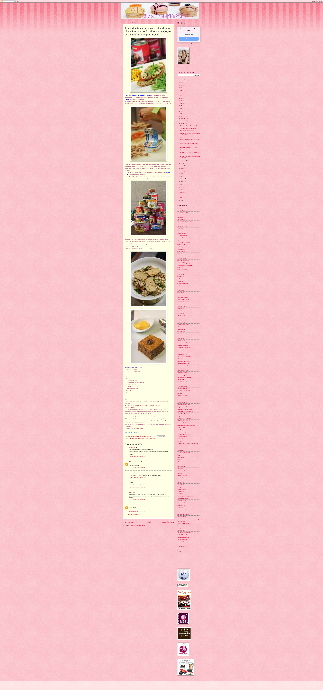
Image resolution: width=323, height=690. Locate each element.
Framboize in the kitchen (183, 324)
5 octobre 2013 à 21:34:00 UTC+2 (137, 487)
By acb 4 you (180, 240)
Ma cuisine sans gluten (182, 432)
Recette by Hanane (181, 500)
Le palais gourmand (182, 388)
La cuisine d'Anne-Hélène (183, 363)
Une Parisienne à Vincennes (183, 544)
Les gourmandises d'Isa (182, 407)
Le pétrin (179, 393)
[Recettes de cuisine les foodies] (184, 609)
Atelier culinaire (133, 438)
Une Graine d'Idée (181, 542)
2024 (180, 88)
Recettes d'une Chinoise (182, 503)
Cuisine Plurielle (181, 292)
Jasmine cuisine (181, 350)
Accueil (148, 522)
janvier (182, 181)
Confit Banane (180, 274)
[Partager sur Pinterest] (164, 436)
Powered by (184, 44)
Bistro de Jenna (181, 231)
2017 (180, 106)
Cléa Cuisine (180, 267)
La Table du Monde (181, 384)
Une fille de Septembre (182, 539)
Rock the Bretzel (181, 505)
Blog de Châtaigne (181, 233)
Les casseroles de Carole (183, 397)
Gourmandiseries (181, 333)
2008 (180, 195)
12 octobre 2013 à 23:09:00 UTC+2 (137, 511)
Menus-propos (180, 450)
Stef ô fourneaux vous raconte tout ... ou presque (188, 519)
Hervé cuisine (180, 338)
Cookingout (180, 281)
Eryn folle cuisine (181, 311)
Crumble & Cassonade (182, 288)
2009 (180, 192)
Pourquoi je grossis (181, 489)
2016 (180, 108)
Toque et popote (181, 525)
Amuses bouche (181, 219)
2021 (180, 95)
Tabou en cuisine (181, 521)
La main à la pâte (181, 379)
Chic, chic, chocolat (182, 258)
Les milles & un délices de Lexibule (185, 409)
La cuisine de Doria (181, 368)
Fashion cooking (181, 317)
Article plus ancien (168, 522)
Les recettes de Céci (182, 423)
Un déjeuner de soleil (182, 530)
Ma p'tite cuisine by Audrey (183, 434)
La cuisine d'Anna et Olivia (183, 361)
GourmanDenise (181, 331)
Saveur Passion (181, 512)
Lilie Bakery (180, 430)
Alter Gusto (180, 217)
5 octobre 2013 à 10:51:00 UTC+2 (137, 477)
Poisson (147, 438)
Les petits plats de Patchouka (184, 418)
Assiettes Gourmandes (182, 224)
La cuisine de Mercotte (182, 372)
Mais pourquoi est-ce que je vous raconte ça (187, 443)
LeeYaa (130, 473)
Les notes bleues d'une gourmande (185, 411)
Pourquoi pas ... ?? (181, 491)
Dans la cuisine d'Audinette (183, 299)
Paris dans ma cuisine (182, 475)
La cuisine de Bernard (182, 365)
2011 (180, 187)
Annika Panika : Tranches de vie (184, 221)
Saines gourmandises (182, 510)
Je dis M (179, 352)
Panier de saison (181, 466)
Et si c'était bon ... (181, 313)
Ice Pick (182, 137)
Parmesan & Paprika (182, 477)
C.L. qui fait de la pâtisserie (183, 242)
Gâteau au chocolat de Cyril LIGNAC (189, 147)
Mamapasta (180, 445)
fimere (130, 505)
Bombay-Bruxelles (181, 237)
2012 (180, 184)
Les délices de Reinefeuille (183, 404)
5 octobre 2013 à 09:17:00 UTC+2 (137, 456)
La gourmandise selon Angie (184, 377)
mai (182, 171)
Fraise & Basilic (181, 322)
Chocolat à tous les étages (183, 260)
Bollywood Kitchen (182, 235)
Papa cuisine (180, 468)
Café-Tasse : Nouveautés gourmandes (189, 125)
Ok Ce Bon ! (180, 462)
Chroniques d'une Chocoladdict (184, 265)
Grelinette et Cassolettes (183, 336)
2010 (180, 190)
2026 (180, 83)
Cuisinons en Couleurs (134, 462)
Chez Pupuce (180, 253)
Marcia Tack (180, 448)
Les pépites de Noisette (182, 413)
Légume (143, 438)
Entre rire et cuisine (182, 306)
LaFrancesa (132, 447)
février (182, 178)
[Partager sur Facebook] (162, 436)
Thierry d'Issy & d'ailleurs (183, 523)
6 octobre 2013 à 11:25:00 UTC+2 (137, 500)
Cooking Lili (180, 279)
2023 (180, 90)
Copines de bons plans (182, 283)
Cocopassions (180, 272)
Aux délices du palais (182, 226)
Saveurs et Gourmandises (183, 514)
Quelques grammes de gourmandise (185, 496)
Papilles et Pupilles (181, 471)
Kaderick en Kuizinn (182, 354)
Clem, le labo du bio (182, 269)
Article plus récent (129, 522)
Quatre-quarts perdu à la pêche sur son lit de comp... (189, 140)
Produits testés (153, 438)
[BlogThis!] (159, 436)
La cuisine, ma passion (182, 375)
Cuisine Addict (180, 290)
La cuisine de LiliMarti (182, 370)
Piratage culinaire (181, 487)
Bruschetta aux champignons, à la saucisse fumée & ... (190, 156)
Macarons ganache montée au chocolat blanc (189, 144)
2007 (180, 197)
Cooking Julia (180, 276)
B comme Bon (180, 228)
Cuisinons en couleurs (182, 297)
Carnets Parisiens (181, 249)
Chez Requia (180, 256)
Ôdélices (179, 459)
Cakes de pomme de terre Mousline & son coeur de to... (190, 133)
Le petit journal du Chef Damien (185, 391)
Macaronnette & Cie (182, 436)
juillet (182, 166)
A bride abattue (181, 210)
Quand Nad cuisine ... (182, 493)
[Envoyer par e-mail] (157, 436)
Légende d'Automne (182, 395)
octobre (183, 123)
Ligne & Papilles (181, 427)
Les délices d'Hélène (182, 402)
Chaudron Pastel (181, 251)
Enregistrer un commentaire (133, 514)
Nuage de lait (180, 457)
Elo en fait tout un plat (182, 304)
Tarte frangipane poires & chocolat (188, 128)
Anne (130, 492)
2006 (180, 200)
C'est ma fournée (181, 244)
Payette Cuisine (181, 482)
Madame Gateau (181, 439)
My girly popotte (181, 455)
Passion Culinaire (181, 480)
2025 (180, 85)
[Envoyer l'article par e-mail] (154, 436)
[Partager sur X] (161, 436)
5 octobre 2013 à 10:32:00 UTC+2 (137, 468)
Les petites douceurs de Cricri (184, 416)
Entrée (139, 438)
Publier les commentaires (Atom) (137, 525)
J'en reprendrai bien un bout (183, 347)
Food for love (180, 320)
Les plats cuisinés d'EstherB (183, 420)
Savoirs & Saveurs (181, 516)
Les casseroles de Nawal (183, 400)
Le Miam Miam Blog (182, 386)
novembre (183, 121)
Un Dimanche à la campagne (184, 532)
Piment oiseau (180, 484)
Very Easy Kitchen (181, 546)
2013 (180, 116)
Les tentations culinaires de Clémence (186, 425)
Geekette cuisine (181, 329)
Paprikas (179, 473)
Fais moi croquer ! (181, 315)
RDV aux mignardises (182, 498)
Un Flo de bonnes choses (183, 535)
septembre (183, 161)
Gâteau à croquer (181, 327)
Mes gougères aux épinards (183, 452)
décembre (183, 118)
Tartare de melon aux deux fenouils (188, 150)
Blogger (164, 686)
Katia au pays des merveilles (184, 356)
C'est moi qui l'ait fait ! (182, 247)
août (182, 163)
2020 (180, 98)
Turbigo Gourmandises (182, 528)
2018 (180, 103)
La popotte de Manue (182, 381)
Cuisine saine (180, 295)
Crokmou (179, 285)
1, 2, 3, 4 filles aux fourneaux (184, 208)
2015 (180, 111)
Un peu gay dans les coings (183, 537)
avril (182, 173)
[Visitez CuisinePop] (182, 586)
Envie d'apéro (180, 308)
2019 (180, 101)
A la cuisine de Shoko (182, 212)
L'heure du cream (181, 359)
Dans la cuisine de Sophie (183, 301)
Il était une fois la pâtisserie (183, 343)
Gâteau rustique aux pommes (187, 130)
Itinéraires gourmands (182, 345)
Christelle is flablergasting (183, 263)
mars (182, 176)
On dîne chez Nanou (182, 464)
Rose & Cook (180, 507)
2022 (180, 93)
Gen (130, 482)
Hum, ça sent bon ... (181, 340)
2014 (180, 113)
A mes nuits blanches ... (182, 215)
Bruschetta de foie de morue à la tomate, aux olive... (189, 152)
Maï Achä (179, 441)
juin (182, 168)
